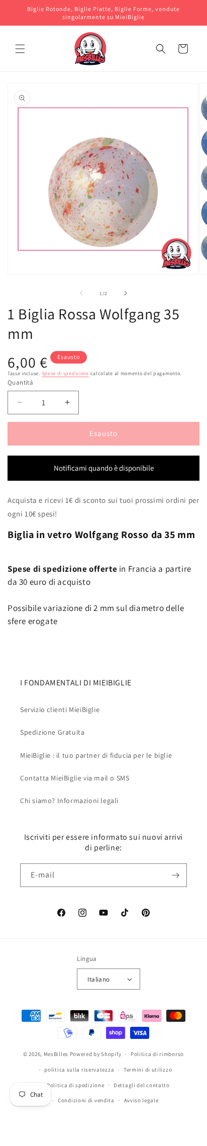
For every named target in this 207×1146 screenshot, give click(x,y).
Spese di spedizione (65, 373)
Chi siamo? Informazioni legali (69, 800)
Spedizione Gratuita (52, 732)
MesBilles (56, 1053)
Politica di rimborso (157, 1053)
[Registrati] (175, 875)
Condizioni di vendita (86, 1100)
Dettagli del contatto (142, 1085)
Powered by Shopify (96, 1053)
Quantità (20, 382)
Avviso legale (141, 1100)
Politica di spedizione (75, 1085)
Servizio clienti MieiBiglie (59, 709)
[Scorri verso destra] (126, 293)
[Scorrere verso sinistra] (81, 293)
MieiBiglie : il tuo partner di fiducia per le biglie (96, 755)
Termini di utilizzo (148, 1069)
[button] (20, 49)
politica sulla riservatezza (79, 1069)
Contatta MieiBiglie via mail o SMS (74, 777)
